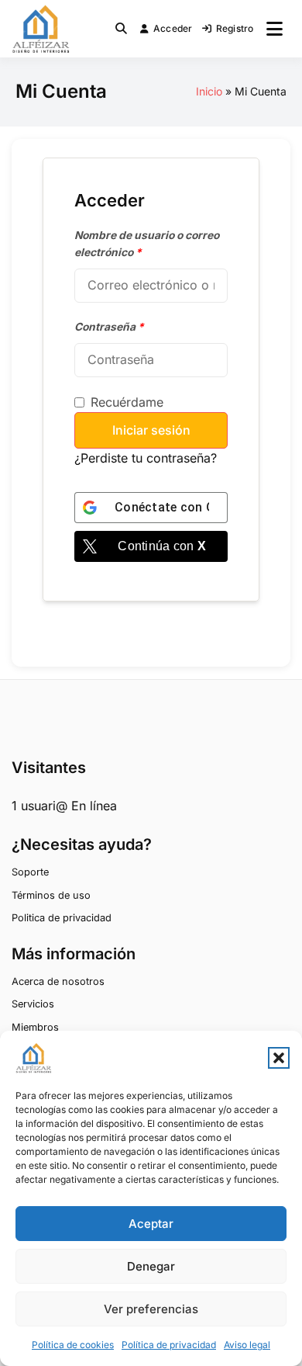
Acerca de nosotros (58, 981)
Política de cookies (73, 1344)
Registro (235, 28)
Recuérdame (127, 402)
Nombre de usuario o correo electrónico (146, 243)
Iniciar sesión (151, 430)
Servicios (33, 1004)
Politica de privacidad (62, 918)
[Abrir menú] (274, 29)
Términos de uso (51, 895)
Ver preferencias (151, 1309)
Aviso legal (247, 1344)
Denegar (151, 1266)
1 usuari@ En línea (64, 805)
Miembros (35, 1027)
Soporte (30, 872)
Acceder (173, 28)
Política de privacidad (169, 1344)
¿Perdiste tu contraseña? (145, 458)
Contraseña (109, 327)
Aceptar (151, 1223)
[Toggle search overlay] (121, 28)
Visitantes (49, 767)
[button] (279, 1058)
